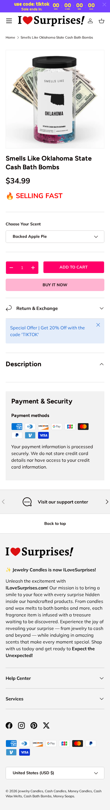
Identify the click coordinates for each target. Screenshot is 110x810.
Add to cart (74, 267)
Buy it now (55, 284)
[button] (101, 20)
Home (10, 37)
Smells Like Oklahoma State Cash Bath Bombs (57, 37)
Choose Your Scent (23, 224)
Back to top (55, 523)
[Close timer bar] (104, 4)
